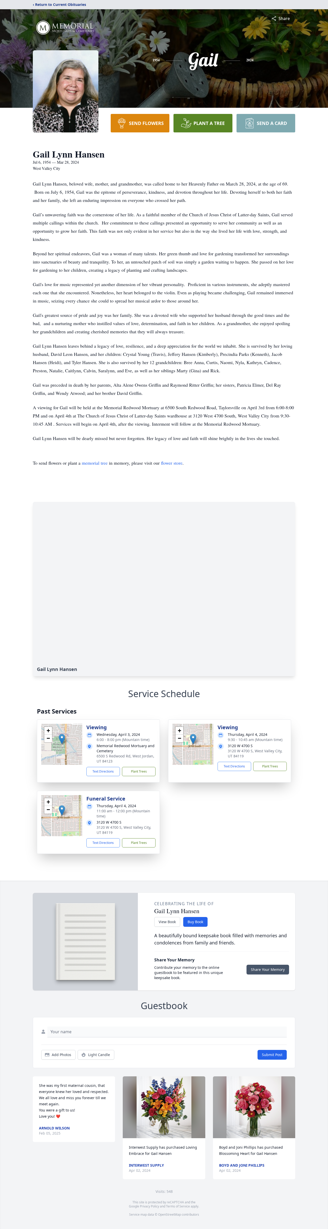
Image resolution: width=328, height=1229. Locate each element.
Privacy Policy (149, 1206)
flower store (171, 463)
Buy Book (195, 921)
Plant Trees (139, 771)
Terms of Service (178, 1206)
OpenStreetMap (169, 1214)
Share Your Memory (268, 969)
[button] (62, 739)
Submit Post (272, 1054)
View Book (167, 921)
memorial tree (95, 463)
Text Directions (103, 771)
